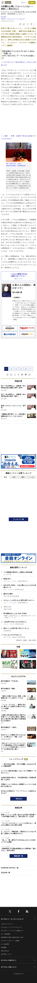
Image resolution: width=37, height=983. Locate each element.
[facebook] (18, 912)
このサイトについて (7, 924)
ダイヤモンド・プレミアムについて (11, 927)
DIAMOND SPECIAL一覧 (9, 868)
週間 (22, 477)
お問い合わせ (5, 951)
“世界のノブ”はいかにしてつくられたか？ (13, 19)
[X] (10, 912)
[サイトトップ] (8, 2)
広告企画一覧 (5, 872)
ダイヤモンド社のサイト (9, 960)
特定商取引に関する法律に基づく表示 (12, 937)
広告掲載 (3, 947)
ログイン (23, 2)
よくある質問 (5, 944)
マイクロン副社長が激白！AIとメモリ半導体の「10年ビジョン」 (18, 772)
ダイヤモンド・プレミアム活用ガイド (12, 930)
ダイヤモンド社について (9, 967)
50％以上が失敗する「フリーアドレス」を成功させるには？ (18, 792)
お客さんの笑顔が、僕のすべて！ (23, 286)
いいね (31, 477)
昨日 (14, 477)
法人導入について (6, 954)
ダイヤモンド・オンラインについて (12, 919)
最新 (5, 477)
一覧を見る (18, 799)
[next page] (31, 369)
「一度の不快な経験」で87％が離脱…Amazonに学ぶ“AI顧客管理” (18, 765)
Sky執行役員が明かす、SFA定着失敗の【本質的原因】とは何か (18, 778)
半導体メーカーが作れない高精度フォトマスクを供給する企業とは (18, 785)
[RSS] (27, 912)
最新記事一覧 (18, 856)
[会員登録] (32, 2)
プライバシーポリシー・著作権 (10, 941)
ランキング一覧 (18, 519)
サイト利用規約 (5, 934)
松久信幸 (3, 17)
